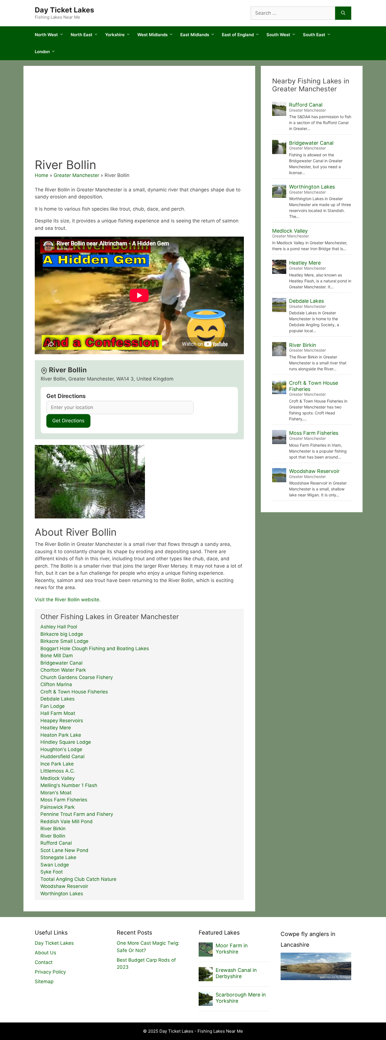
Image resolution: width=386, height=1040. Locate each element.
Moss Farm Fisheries (63, 800)
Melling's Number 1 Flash (68, 785)
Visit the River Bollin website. (68, 599)
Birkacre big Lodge (61, 634)
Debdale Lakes (57, 699)
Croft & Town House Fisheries (74, 692)
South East (314, 34)
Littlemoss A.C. (57, 771)
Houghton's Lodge (61, 749)
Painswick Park (57, 807)
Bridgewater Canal (61, 663)
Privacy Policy (50, 972)
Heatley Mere (55, 727)
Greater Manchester (76, 175)
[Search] (343, 13)
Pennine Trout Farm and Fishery (76, 814)
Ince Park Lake (57, 764)
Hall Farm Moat (57, 713)
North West (46, 34)
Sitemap (44, 981)
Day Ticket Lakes (64, 10)
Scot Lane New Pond (64, 850)
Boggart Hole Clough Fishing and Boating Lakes (94, 648)
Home (41, 175)
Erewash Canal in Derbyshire (236, 973)
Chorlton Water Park (63, 670)
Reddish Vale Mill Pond (66, 821)
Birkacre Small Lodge (64, 641)
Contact (44, 962)
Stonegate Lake (58, 857)
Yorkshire (115, 34)
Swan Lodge (54, 865)
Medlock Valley (57, 778)
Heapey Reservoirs (61, 720)
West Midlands (152, 34)
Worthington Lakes (61, 893)
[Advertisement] (139, 115)
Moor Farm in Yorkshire (232, 948)
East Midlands (194, 34)
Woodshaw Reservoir (64, 886)
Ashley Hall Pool (58, 627)
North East (81, 34)
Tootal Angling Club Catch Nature (78, 879)
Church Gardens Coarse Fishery (76, 677)
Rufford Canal (56, 843)
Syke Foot (51, 872)
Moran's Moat (55, 792)
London (42, 51)
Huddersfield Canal (62, 756)
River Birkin (53, 828)
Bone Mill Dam (56, 655)
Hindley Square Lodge (65, 742)
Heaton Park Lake (60, 735)
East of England (238, 34)
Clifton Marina (56, 684)
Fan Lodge (52, 706)
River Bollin (52, 836)
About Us (45, 952)
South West (278, 34)
